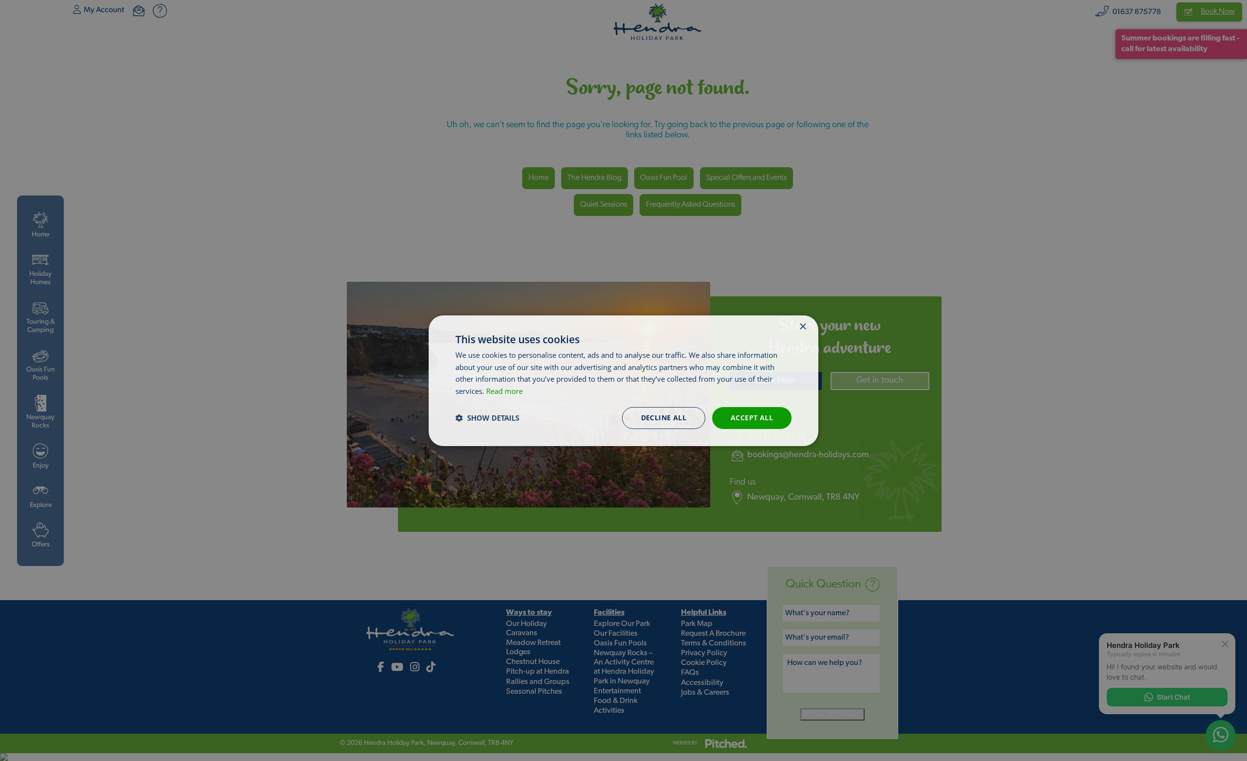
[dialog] (623, 380)
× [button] (802, 326)
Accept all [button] (752, 417)
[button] (487, 417)
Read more (504, 391)
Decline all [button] (663, 417)
